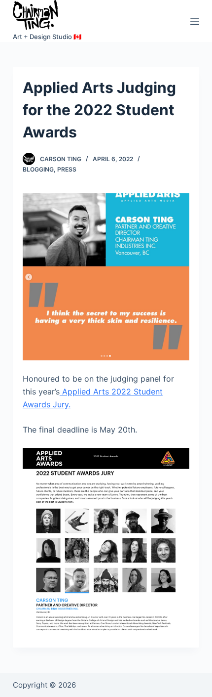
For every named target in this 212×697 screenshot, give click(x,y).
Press (66, 169)
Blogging (38, 169)
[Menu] (194, 21)
